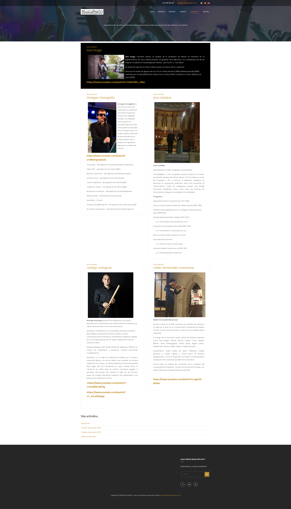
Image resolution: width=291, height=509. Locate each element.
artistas (172, 12)
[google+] (195, 484)
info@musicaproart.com (187, 3)
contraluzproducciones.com (171, 495)
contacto (161, 12)
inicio (152, 12)
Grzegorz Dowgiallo (101, 98)
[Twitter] (189, 484)
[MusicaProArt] (92, 12)
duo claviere (162, 98)
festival (206, 12)
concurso (194, 12)
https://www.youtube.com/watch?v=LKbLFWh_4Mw (116, 82)
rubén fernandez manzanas (173, 268)
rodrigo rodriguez (99, 268)
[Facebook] (183, 484)
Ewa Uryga (94, 50)
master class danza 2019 (91, 428)
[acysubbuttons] (207, 474)
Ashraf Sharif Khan (88, 437)
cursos (183, 12)
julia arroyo (85, 423)
